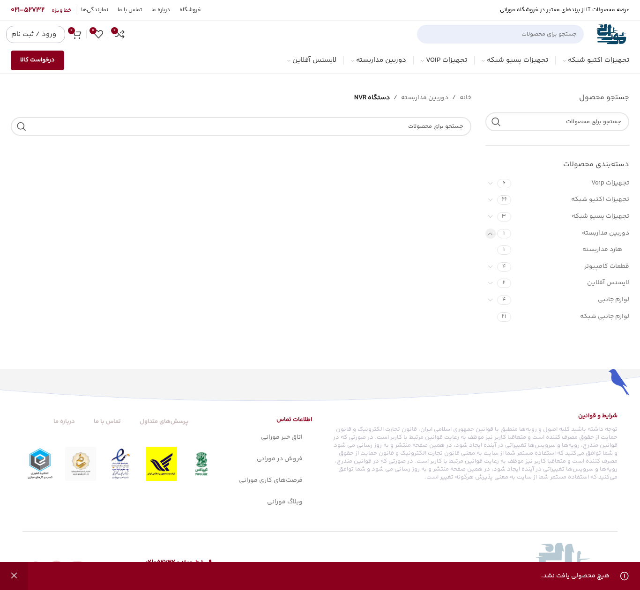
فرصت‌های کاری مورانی (271, 480)
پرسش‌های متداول (164, 421)
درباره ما (64, 421)
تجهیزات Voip (610, 183)
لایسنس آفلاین (608, 283)
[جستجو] (428, 34)
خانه (465, 98)
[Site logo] (611, 34)
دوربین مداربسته (605, 233)
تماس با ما (107, 421)
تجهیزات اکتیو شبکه (600, 199)
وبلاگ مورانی (285, 502)
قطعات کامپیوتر (606, 266)
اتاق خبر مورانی (282, 437)
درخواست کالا (37, 60)
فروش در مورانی (280, 459)
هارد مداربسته (602, 249)
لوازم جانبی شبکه (604, 316)
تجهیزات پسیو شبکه (600, 216)
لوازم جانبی (613, 300)
